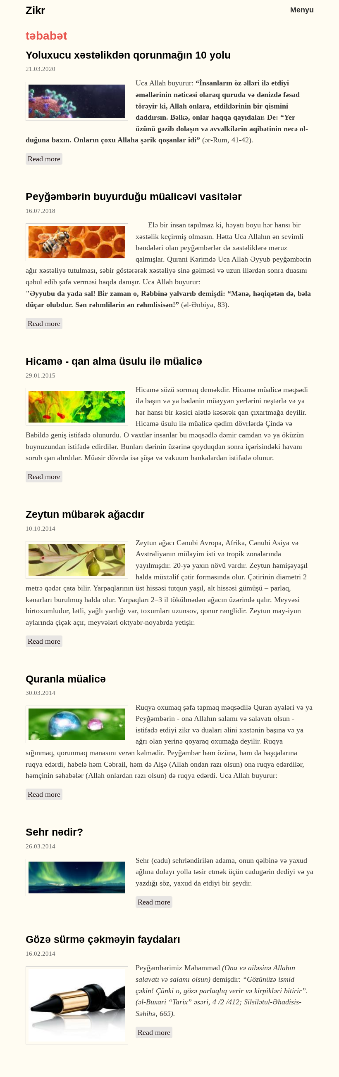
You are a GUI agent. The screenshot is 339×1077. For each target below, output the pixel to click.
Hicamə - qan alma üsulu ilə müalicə (114, 361)
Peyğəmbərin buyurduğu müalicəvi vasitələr (134, 196)
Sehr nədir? (54, 832)
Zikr (35, 10)
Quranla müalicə (66, 679)
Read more (45, 159)
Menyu (302, 9)
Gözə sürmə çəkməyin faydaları (103, 939)
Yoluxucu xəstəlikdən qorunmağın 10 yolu (128, 55)
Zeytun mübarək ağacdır (85, 514)
